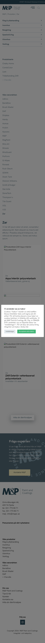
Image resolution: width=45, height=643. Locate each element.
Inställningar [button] (10, 331)
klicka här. (25, 327)
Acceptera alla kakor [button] (26, 331)
